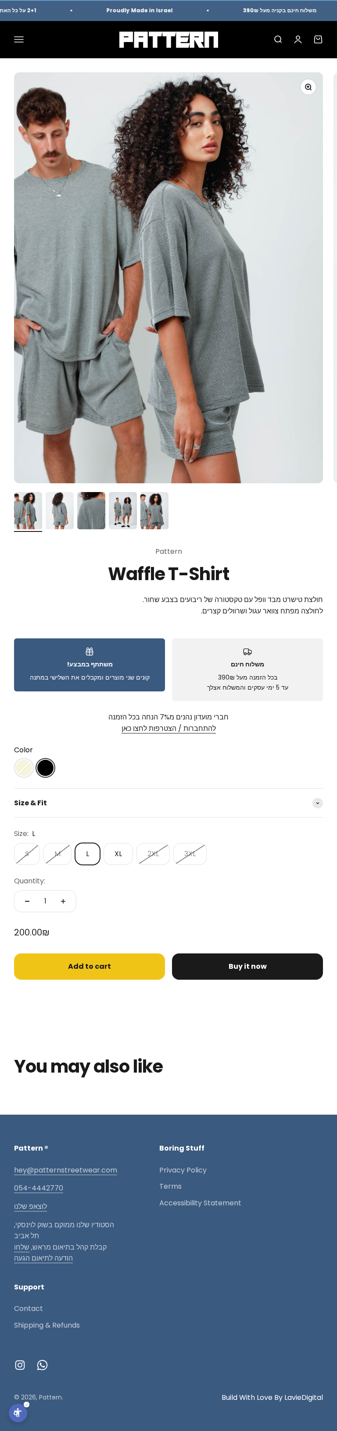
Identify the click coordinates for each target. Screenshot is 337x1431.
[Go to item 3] (91, 512)
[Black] (45, 768)
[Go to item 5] (154, 512)
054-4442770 (38, 1188)
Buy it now (248, 966)
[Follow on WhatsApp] (42, 1365)
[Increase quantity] (63, 901)
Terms (170, 1186)
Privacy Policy (183, 1170)
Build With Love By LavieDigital (272, 1397)
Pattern (168, 551)
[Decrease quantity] (27, 901)
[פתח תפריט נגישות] (18, 1413)
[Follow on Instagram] (20, 1365)
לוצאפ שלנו (30, 1206)
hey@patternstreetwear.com (65, 1170)
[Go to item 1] (28, 512)
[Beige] (24, 768)
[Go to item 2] (60, 512)
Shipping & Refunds (47, 1325)
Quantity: (29, 881)
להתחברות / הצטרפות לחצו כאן (169, 728)
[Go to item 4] (123, 512)
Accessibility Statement (200, 1203)
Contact (28, 1308)
